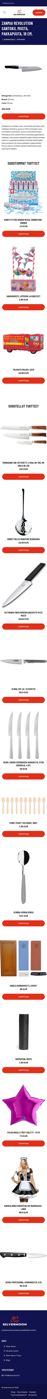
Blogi (8, 1360)
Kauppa (39, 12)
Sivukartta (32, 1395)
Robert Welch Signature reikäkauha (23, 539)
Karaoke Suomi (12, 1351)
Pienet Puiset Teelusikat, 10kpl (23, 823)
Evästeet (32, 1392)
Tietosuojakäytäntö (18, 1395)
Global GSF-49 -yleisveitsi (23, 689)
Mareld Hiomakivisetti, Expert (23, 985)
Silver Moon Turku (13, 1355)
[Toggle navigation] (5, 12)
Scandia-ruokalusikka (23, 912)
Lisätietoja (23, 116)
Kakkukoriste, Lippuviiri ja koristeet (23, 296)
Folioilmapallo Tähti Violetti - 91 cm (23, 1132)
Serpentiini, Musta (23, 1059)
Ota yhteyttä (22, 1392)
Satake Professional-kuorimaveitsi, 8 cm (23, 1282)
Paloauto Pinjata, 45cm (23, 369)
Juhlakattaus (9, 39)
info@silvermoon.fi (8, 3)
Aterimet (21, 39)
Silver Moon (11, 1346)
